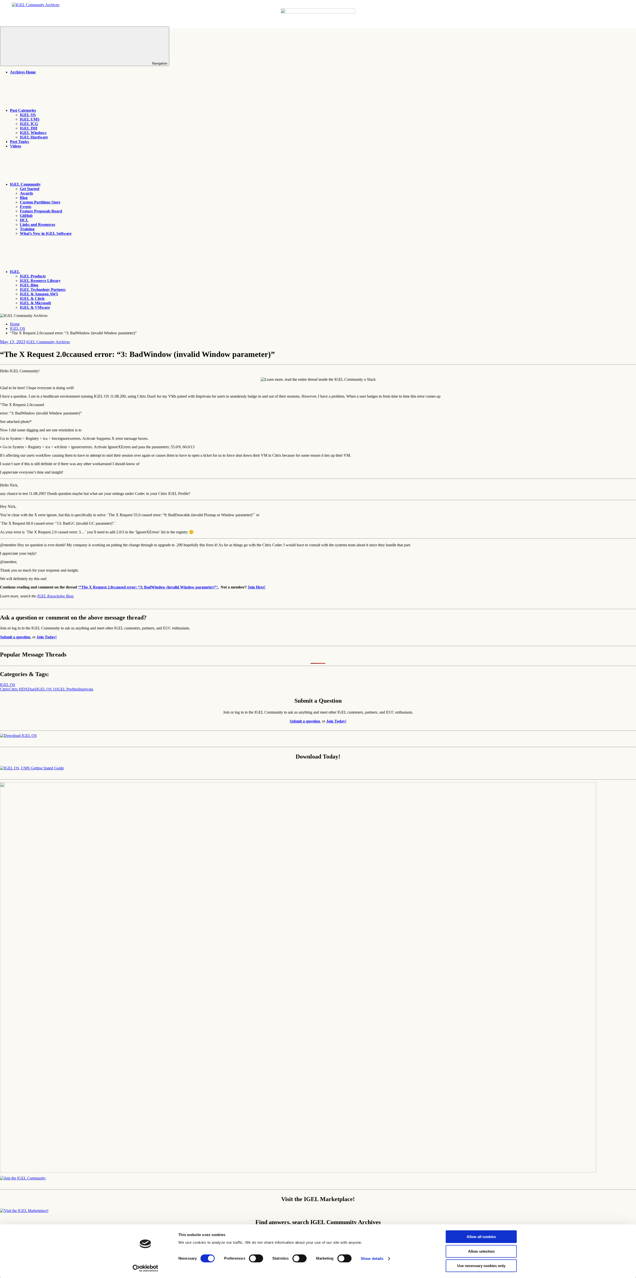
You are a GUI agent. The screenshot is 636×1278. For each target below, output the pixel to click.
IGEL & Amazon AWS (39, 294)
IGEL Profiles (67, 689)
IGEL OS (28, 115)
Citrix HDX (18, 689)
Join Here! (256, 587)
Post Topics (19, 141)
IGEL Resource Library (40, 280)
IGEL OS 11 (46, 689)
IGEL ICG (29, 124)
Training (27, 229)
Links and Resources (37, 224)
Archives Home (23, 72)
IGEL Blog (29, 285)
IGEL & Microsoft (35, 303)
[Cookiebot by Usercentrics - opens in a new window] (145, 1268)
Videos (15, 146)
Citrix (4, 689)
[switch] (256, 1258)
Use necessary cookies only (481, 1266)
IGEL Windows (33, 133)
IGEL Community (25, 184)
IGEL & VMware (35, 307)
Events (25, 207)
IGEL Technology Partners (43, 289)
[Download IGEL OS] (18, 735)
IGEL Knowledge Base (55, 596)
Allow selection (481, 1251)
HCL (24, 220)
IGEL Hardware (34, 137)
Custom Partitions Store (40, 202)
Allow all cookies (481, 1237)
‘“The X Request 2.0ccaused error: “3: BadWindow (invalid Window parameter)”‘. (148, 587)
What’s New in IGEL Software (46, 233)
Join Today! (47, 637)
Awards (26, 193)
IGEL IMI (28, 128)
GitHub (26, 215)
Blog (24, 198)
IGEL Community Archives (48, 342)
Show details (372, 1258)
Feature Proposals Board (41, 211)
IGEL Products (33, 276)
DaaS (32, 689)
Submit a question (15, 637)
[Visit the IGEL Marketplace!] (24, 1211)
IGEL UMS (30, 119)
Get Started (29, 189)
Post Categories (23, 110)
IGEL (15, 272)
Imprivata (85, 689)
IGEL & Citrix (32, 298)
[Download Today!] (32, 768)
